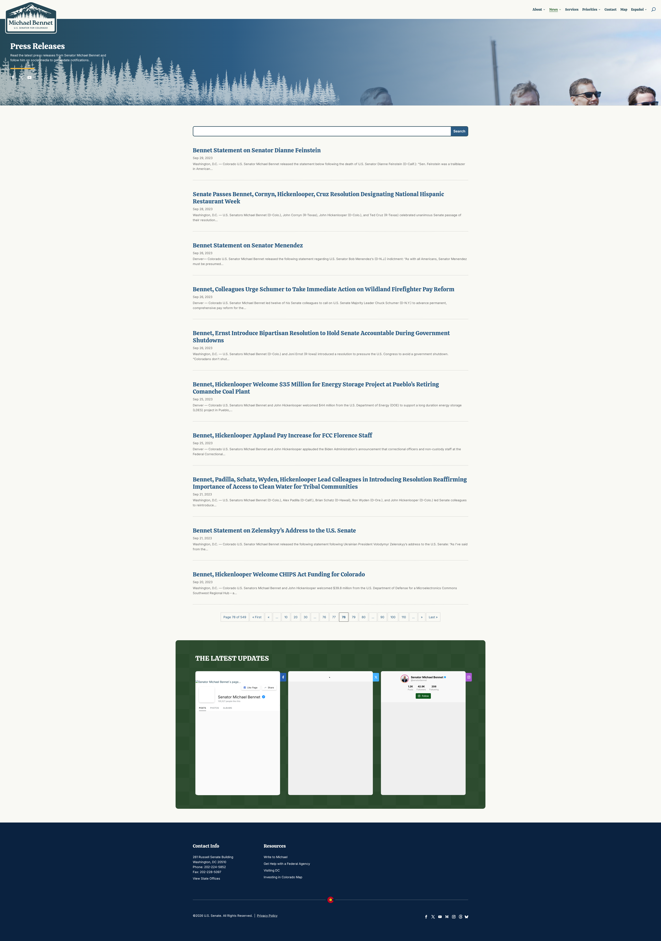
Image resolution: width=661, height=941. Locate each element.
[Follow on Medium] (446, 916)
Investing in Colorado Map (283, 877)
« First (256, 617)
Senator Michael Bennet (239, 697)
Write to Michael (275, 857)
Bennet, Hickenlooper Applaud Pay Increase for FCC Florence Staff (282, 435)
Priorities (589, 9)
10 (285, 617)
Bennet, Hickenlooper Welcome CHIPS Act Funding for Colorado (279, 574)
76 (324, 617)
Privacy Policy (267, 915)
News (553, 9)
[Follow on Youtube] (29, 77)
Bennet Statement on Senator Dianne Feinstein (257, 150)
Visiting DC (272, 870)
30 (305, 617)
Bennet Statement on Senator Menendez (248, 245)
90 (382, 617)
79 (353, 617)
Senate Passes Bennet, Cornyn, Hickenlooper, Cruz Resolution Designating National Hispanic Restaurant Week (318, 197)
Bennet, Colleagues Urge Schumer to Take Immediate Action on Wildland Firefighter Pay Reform (323, 289)
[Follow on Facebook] (13, 77)
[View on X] (367, 677)
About (537, 9)
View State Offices (206, 878)
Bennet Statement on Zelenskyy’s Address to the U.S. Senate (274, 530)
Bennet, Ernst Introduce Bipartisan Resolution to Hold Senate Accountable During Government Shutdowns (321, 336)
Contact (611, 9)
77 (334, 617)
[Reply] (293, 707)
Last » (433, 617)
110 (404, 617)
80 (363, 617)
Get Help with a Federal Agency (287, 864)
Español (637, 9)
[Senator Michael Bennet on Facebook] (206, 694)
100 (392, 617)
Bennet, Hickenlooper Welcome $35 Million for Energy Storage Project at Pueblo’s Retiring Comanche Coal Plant (316, 388)
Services (572, 9)
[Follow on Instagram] (453, 916)
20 (295, 617)
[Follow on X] (21, 77)
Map (623, 9)
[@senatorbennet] (404, 678)
